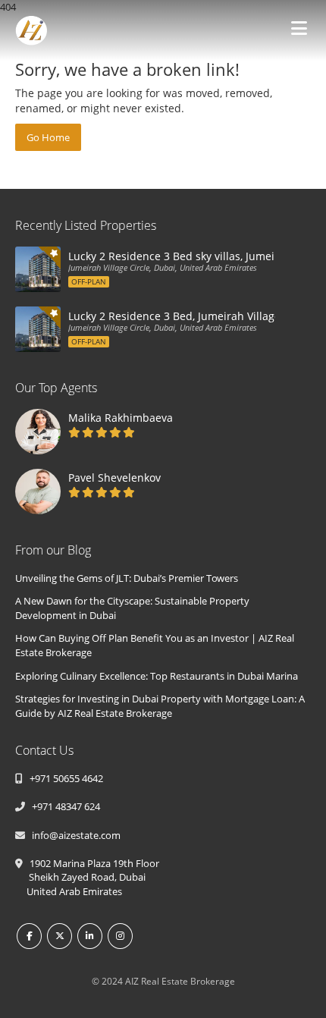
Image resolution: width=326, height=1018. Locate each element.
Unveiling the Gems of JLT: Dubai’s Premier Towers (126, 578)
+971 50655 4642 (64, 778)
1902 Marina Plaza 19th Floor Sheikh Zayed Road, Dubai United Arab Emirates (87, 877)
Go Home (48, 137)
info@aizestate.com (74, 835)
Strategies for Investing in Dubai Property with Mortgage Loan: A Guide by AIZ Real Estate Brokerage (160, 706)
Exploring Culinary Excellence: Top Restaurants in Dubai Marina (156, 676)
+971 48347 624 (63, 806)
